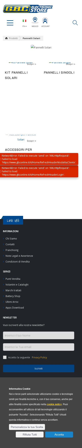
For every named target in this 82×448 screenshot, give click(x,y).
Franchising (12, 250)
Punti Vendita (13, 278)
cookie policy (54, 404)
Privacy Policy (39, 357)
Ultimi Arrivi (12, 301)
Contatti (10, 244)
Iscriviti (39, 368)
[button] (27, 427)
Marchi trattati (13, 290)
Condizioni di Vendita (18, 261)
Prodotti (13, 38)
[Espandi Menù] (10, 23)
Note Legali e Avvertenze (19, 255)
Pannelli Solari (31, 38)
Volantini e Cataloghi (17, 284)
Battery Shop (13, 296)
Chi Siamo (11, 238)
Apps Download (15, 307)
